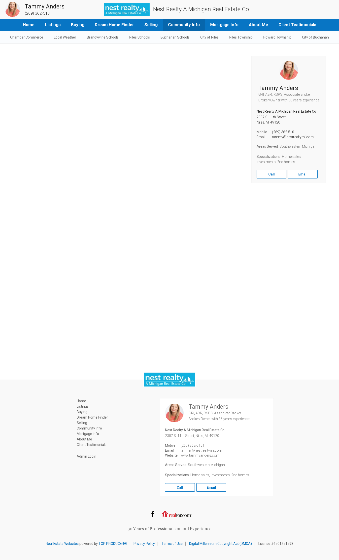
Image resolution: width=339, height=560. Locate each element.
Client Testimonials (297, 24)
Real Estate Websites (62, 544)
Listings (53, 24)
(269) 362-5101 (284, 132)
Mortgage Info (224, 24)
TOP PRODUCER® (113, 544)
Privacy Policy (144, 544)
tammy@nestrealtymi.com (293, 137)
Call (271, 174)
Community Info (184, 24)
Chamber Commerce (26, 37)
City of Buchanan (315, 37)
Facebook (153, 514)
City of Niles (209, 37)
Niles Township (241, 37)
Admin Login (86, 456)
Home (28, 24)
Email (302, 174)
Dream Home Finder (114, 24)
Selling (151, 24)
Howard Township (277, 37)
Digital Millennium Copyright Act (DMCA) (220, 544)
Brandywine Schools (103, 37)
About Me (258, 24)
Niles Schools (139, 37)
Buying (77, 24)
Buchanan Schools (175, 37)
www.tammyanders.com (199, 455)
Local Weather (65, 37)
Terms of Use (172, 544)
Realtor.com (177, 514)
